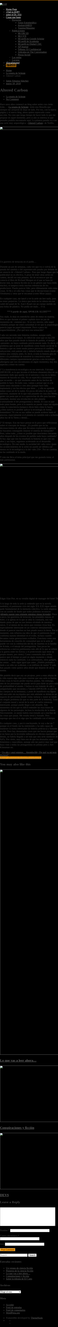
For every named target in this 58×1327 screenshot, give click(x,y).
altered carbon (6, 757)
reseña (33, 757)
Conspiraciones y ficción (17, 1127)
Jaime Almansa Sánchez (17, 81)
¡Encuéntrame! (13, 62)
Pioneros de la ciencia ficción (19, 1271)
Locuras (15, 60)
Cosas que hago (13, 17)
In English (11, 65)
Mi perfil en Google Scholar (31, 38)
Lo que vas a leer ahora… (18, 1060)
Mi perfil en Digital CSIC (30, 44)
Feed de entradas (14, 1307)
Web (2, 1244)
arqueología (18, 757)
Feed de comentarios (15, 1310)
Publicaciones (18, 30)
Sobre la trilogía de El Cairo (19, 1279)
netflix (27, 757)
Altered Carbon (35, 123)
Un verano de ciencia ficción (19, 1268)
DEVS (4, 1195)
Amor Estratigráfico (27, 22)
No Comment (12, 99)
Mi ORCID (23, 33)
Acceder (10, 1305)
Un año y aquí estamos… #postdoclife (20, 752)
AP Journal (23, 46)
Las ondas (16, 57)
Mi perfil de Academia (28, 41)
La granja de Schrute (15, 96)
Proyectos (16, 20)
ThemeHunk (37, 1318)
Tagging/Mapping (26, 28)
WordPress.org (13, 1313)
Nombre (5, 1230)
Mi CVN (22, 36)
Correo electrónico (9, 1235)
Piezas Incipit (24, 54)
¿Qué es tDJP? (13, 12)
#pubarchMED (25, 25)
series (38, 757)
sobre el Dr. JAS (13, 14)
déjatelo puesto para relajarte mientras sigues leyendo (25, 614)
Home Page (11, 9)
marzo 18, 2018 (13, 83)
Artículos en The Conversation (32, 52)
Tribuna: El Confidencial (29, 49)
